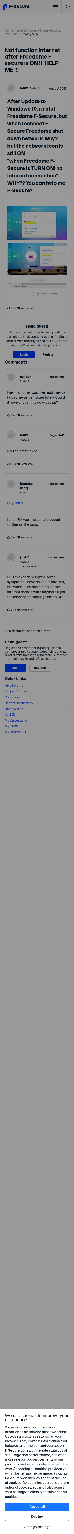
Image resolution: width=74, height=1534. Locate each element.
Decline (37, 1516)
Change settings (37, 1527)
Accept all (37, 1506)
